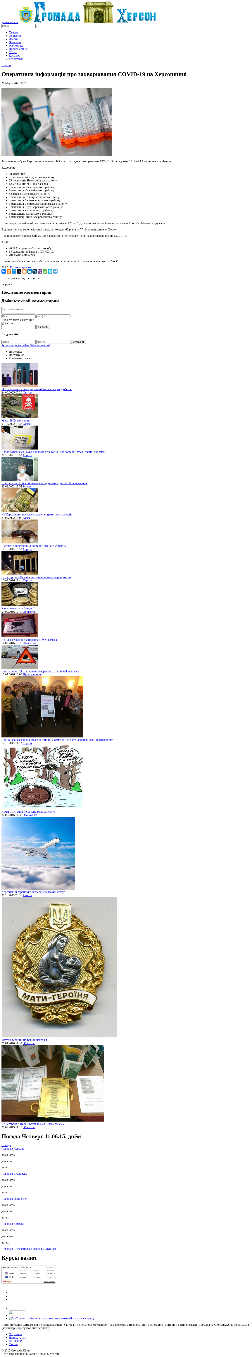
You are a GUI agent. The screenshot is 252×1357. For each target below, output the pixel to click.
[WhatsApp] (45, 271)
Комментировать (20, 267)
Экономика (16, 45)
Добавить (43, 327)
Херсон (13, 32)
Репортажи (16, 58)
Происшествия (18, 48)
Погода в (12, 1148)
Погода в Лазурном (43, 1248)
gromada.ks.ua (9, 22)
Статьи (27, 392)
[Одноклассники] (9, 271)
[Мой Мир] (14, 271)
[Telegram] (55, 271)
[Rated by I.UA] (17, 1315)
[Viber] (40, 271)
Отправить (78, 341)
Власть (13, 39)
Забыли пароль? (40, 345)
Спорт (13, 52)
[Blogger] (24, 271)
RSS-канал (15, 1340)
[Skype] (50, 271)
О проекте (15, 1334)
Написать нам (17, 1337)
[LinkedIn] (29, 271)
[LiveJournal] (34, 271)
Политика (15, 42)
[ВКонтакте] (3, 271)
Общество (15, 35)
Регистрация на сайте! (15, 345)
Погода (6, 1145)
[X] (19, 271)
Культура (14, 55)
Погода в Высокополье (15, 1248)
